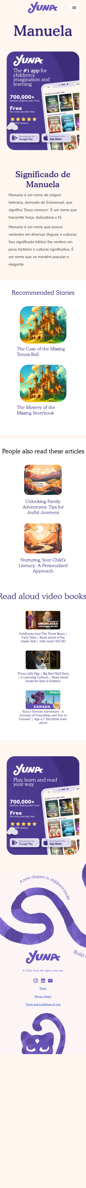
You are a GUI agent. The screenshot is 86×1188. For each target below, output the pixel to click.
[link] (24, 137)
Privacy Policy (43, 996)
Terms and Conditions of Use (43, 1004)
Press (43, 988)
